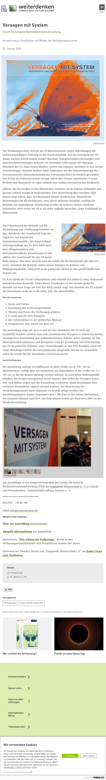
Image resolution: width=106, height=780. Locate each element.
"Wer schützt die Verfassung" (36, 539)
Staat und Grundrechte (31, 603)
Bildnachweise (99, 143)
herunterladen (25, 523)
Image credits (10, 475)
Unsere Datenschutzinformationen (16, 772)
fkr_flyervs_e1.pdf (18, 577)
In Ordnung (70, 756)
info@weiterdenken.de (24, 510)
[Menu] (102, 7)
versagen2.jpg (16, 573)
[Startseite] (27, 8)
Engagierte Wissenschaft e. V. (68, 486)
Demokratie (10, 603)
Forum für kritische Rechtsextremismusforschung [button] (32, 32)
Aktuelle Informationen (17, 531)
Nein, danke (88, 756)
